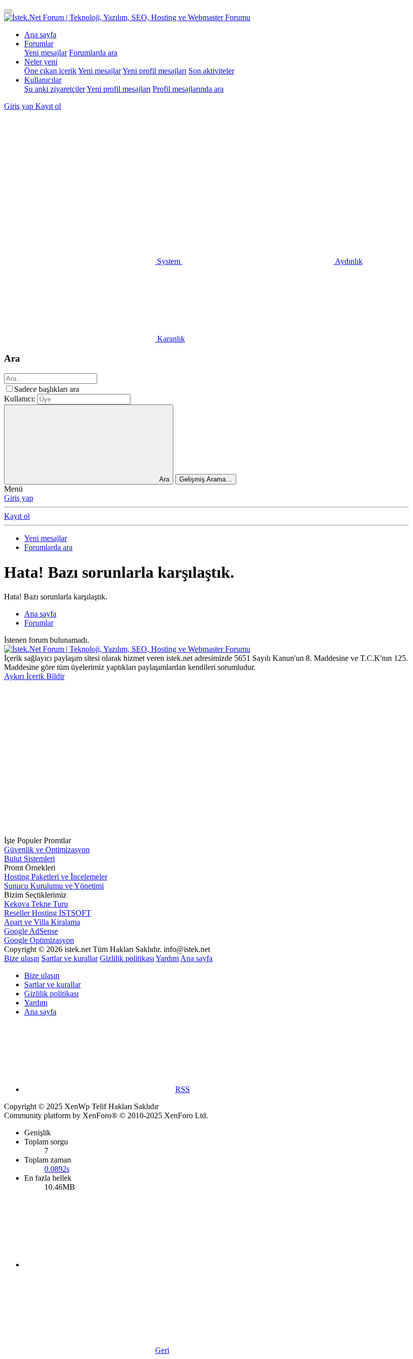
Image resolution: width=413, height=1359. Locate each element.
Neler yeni (40, 61)
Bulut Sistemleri (29, 858)
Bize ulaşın (21, 958)
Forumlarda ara (93, 52)
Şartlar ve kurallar (69, 958)
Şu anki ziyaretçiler (54, 89)
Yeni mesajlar (45, 52)
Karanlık (170, 338)
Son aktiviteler (211, 70)
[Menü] (8, 11)
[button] (79, 183)
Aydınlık (348, 261)
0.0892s (57, 1169)
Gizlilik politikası (127, 958)
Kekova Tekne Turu (36, 904)
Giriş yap (18, 498)
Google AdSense (31, 931)
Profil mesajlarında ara (188, 89)
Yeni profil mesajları (154, 70)
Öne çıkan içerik (50, 70)
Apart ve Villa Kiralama (42, 922)
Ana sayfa (40, 34)
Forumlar (38, 43)
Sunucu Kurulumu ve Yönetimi (54, 885)
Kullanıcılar (42, 80)
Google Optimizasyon (39, 940)
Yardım (167, 958)
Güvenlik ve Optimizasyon (47, 849)
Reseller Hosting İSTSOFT (47, 913)
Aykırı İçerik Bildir (34, 676)
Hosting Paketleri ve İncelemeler (55, 876)
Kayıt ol (17, 516)
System (168, 261)
